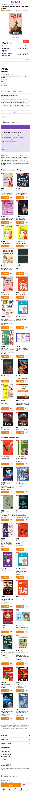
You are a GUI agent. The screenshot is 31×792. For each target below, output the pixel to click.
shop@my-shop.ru (6, 756)
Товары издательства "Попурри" (12, 170)
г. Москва (26, 45)
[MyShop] (6, 765)
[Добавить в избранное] (24, 785)
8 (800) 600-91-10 (6, 752)
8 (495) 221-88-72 (6, 754)
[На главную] (15, 2)
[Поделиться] (28, 785)
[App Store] (4, 776)
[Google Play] (14, 776)
